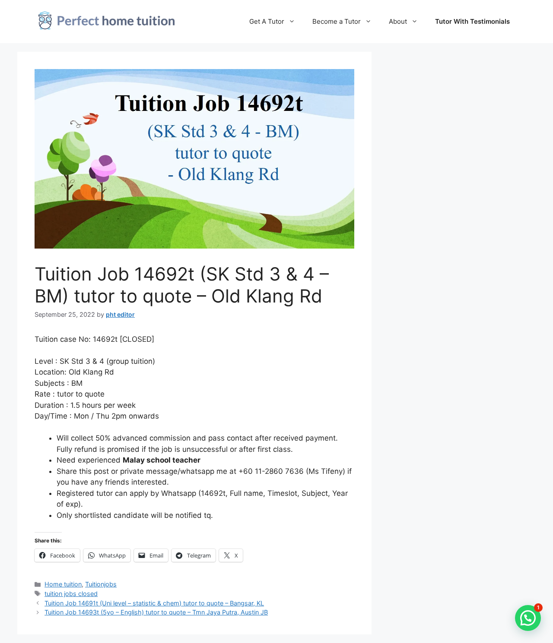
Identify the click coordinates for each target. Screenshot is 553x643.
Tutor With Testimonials (472, 21)
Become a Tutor (336, 21)
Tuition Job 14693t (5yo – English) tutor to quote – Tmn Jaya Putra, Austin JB (156, 612)
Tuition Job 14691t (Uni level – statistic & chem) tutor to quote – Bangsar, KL (154, 603)
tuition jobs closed (71, 593)
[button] (528, 618)
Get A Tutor (266, 21)
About (398, 21)
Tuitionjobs (101, 584)
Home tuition (63, 584)
